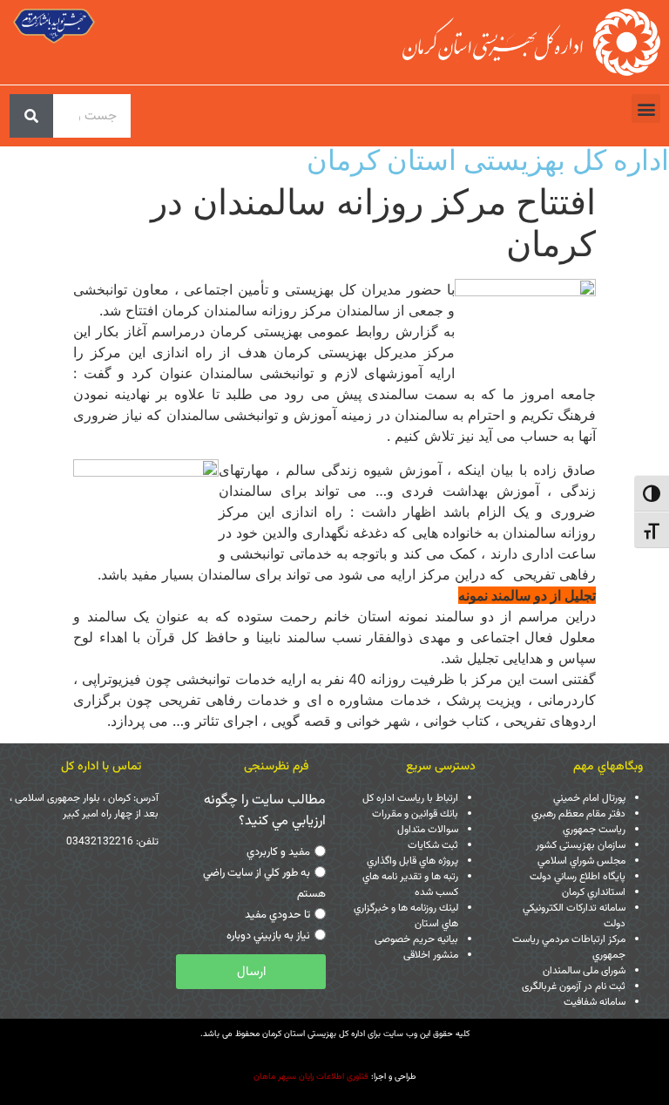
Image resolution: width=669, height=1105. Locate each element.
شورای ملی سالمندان (584, 971)
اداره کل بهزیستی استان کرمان (488, 160)
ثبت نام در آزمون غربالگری (573, 986)
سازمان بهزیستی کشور (580, 845)
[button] (646, 108)
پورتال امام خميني (589, 798)
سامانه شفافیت (594, 1002)
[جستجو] (31, 116)
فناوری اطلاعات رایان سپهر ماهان (310, 1076)
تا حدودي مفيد (277, 915)
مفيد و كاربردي (278, 852)
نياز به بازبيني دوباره (268, 936)
